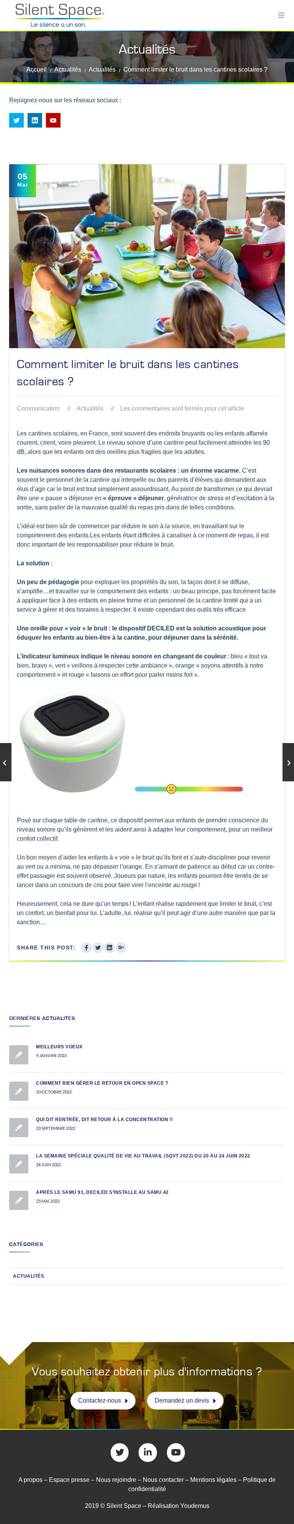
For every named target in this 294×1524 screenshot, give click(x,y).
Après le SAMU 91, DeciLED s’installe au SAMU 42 (102, 1192)
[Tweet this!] (98, 947)
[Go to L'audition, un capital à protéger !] (288, 762)
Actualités (67, 70)
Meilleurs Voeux (59, 1046)
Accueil (36, 70)
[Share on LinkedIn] (109, 947)
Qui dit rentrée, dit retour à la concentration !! (104, 1119)
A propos (30, 1480)
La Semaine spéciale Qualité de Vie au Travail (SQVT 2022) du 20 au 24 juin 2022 (143, 1156)
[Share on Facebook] (86, 947)
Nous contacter (163, 1480)
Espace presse (69, 1480)
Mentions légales (214, 1480)
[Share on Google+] (121, 947)
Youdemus (194, 1506)
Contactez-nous (99, 1400)
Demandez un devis (182, 1400)
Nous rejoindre (116, 1480)
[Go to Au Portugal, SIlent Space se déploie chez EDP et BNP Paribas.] (5, 762)
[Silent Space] (147, 15)
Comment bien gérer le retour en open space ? (102, 1083)
